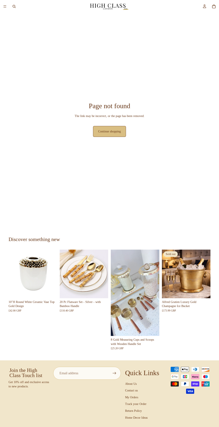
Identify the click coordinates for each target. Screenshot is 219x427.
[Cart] (214, 6)
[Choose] (101, 291)
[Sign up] (114, 373)
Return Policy (133, 410)
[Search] (14, 6)
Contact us (131, 390)
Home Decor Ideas (136, 417)
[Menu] (5, 6)
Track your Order (135, 404)
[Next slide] (52, 274)
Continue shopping (109, 131)
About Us (131, 383)
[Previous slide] (13, 274)
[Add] (50, 291)
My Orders (131, 397)
